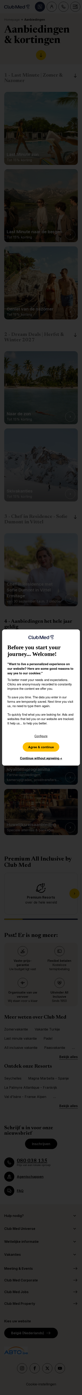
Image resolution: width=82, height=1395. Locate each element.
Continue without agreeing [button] (41, 758)
